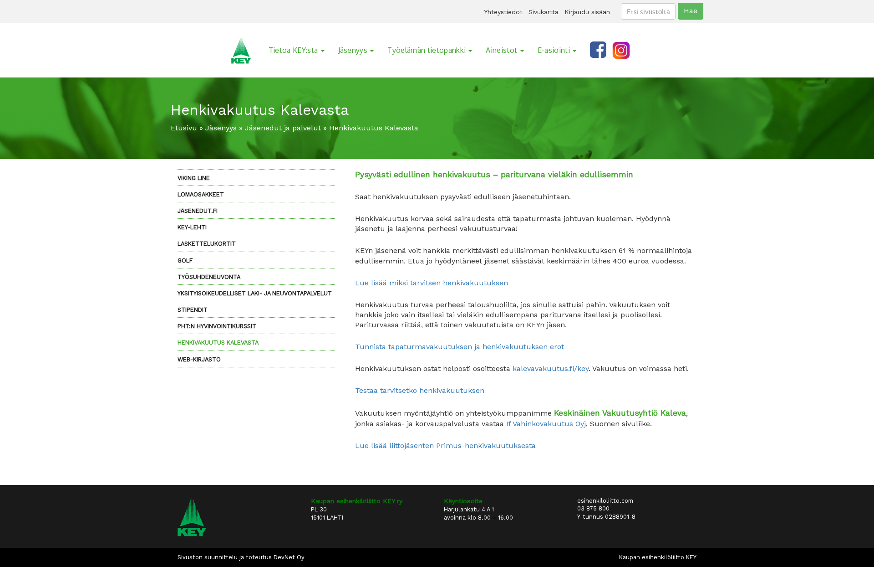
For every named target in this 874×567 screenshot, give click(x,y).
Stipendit (193, 309)
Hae (690, 10)
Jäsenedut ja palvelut (283, 128)
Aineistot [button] (502, 50)
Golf (185, 260)
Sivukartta (543, 11)
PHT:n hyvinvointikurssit (217, 326)
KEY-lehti (192, 227)
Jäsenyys (221, 128)
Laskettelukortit (207, 243)
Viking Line (194, 178)
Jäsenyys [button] (354, 50)
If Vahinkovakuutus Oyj (546, 423)
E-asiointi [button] (555, 50)
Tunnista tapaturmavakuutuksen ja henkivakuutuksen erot (459, 346)
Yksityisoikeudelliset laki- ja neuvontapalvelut (255, 293)
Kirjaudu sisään (587, 11)
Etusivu (184, 128)
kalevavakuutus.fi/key (551, 368)
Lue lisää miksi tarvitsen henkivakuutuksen (431, 282)
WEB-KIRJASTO (199, 359)
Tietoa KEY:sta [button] (294, 50)
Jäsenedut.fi (198, 210)
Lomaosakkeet (201, 194)
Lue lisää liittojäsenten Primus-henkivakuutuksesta (445, 445)
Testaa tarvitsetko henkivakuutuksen (419, 390)
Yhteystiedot (503, 11)
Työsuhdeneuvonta (209, 276)
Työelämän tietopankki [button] (427, 50)
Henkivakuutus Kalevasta (218, 342)
